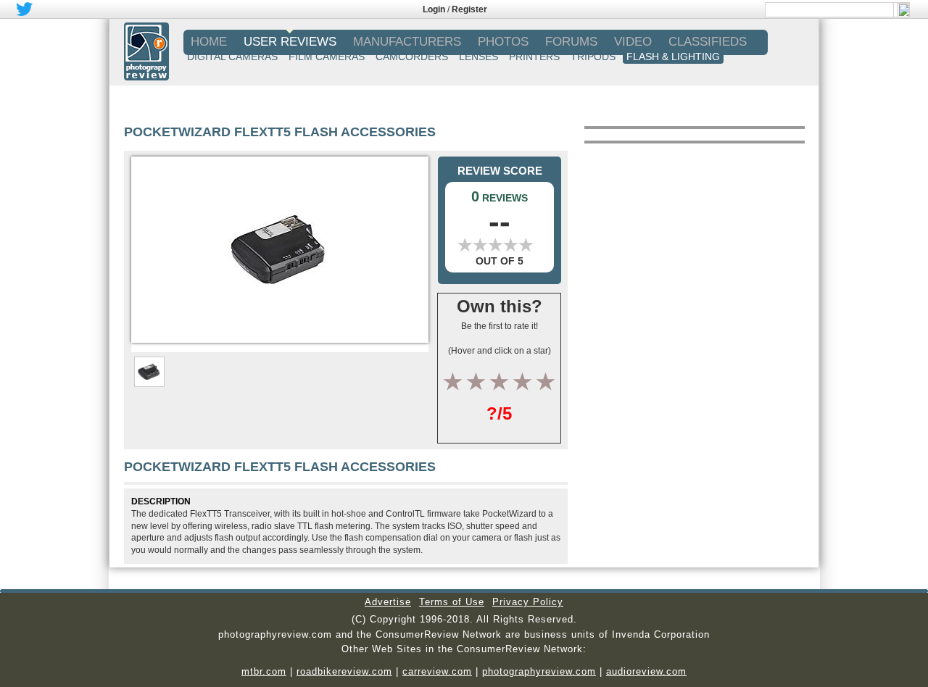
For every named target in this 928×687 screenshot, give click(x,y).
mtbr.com (263, 671)
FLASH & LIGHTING (673, 56)
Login (434, 9)
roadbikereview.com (344, 671)
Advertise (388, 601)
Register (469, 9)
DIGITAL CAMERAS (232, 56)
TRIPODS (593, 56)
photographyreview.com (539, 671)
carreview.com (437, 671)
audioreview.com (646, 671)
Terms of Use (451, 601)
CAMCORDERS (412, 56)
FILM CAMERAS (327, 56)
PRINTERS (534, 56)
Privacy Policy (527, 601)
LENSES (478, 56)
